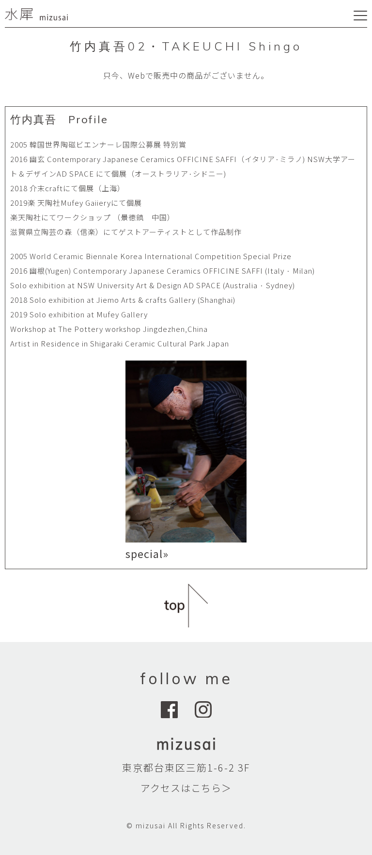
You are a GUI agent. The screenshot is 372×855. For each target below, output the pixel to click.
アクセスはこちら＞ (186, 788)
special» (147, 553)
